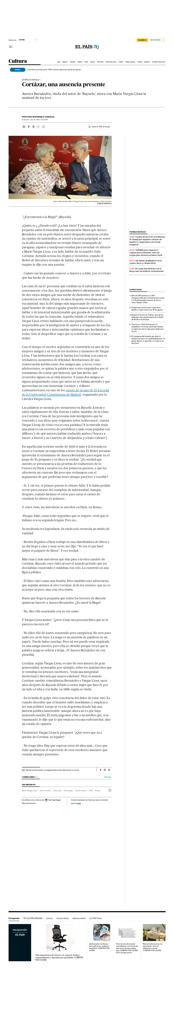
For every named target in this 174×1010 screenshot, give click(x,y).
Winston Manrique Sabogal (38, 117)
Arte (86, 62)
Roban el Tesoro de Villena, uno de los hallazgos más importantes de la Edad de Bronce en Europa (147, 317)
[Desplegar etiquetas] (110, 790)
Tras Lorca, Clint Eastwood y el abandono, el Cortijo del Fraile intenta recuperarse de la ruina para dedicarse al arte (147, 327)
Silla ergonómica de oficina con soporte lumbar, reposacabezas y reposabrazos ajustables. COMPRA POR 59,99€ (59, 957)
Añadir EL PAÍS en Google (101, 127)
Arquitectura (111, 62)
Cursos (49, 918)
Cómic (121, 62)
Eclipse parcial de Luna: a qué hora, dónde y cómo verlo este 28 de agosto (147, 308)
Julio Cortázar (45, 790)
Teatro (72, 62)
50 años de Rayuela (30, 80)
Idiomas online (79, 918)
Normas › (108, 777)
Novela (97, 790)
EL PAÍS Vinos (96, 918)
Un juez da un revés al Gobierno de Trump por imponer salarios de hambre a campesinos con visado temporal (147, 241)
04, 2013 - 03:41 (39, 120)
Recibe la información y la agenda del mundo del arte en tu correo (52, 770)
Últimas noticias (158, 62)
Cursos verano (81, 790)
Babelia (147, 62)
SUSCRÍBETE (142, 40)
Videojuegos (130, 62)
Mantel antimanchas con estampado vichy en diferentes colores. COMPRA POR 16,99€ (153, 947)
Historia (100, 62)
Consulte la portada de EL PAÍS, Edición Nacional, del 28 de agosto (54, 69)
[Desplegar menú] (11, 47)
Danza (92, 62)
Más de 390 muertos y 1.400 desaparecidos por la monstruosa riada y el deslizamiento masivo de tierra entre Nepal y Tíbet (147, 299)
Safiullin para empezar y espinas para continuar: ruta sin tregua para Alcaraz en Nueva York (145, 252)
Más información (28, 803)
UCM (91, 790)
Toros (139, 62)
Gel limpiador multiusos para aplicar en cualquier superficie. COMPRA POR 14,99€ (99, 947)
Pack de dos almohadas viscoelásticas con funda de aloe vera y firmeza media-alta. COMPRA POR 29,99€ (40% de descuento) (127, 948)
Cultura (18, 61)
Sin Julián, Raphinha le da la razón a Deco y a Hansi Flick (145, 261)
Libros (80, 62)
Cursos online (63, 918)
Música (65, 62)
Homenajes (68, 790)
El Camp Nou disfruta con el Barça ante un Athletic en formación (146, 269)
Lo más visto (135, 290)
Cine (58, 62)
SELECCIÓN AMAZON (32, 918)
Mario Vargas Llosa (29, 790)
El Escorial (57, 790)
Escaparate (14, 918)
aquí (79, 803)
